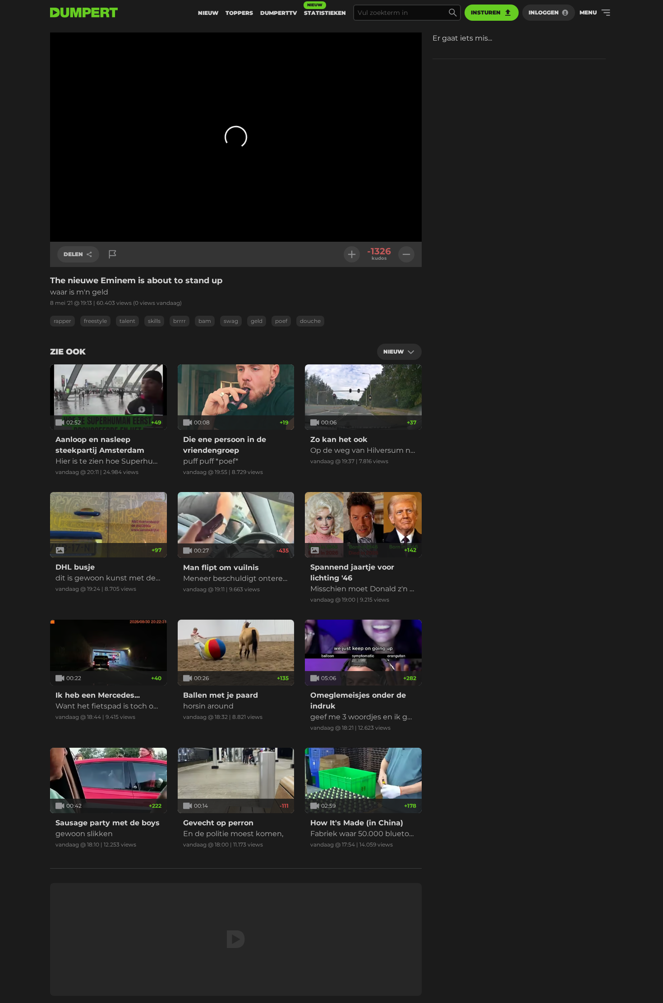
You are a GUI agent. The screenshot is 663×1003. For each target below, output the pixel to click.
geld (256, 320)
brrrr (179, 320)
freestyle (95, 320)
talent (127, 320)
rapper (62, 320)
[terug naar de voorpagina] (84, 13)
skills (154, 320)
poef (281, 320)
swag (231, 320)
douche (310, 320)
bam (204, 320)
